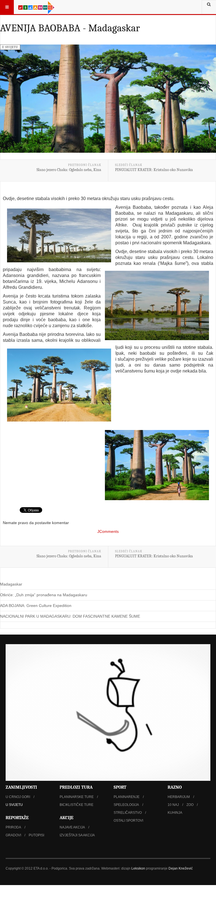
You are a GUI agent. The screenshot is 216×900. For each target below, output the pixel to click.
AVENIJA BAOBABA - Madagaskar (70, 28)
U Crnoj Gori (18, 797)
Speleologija (126, 805)
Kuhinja (175, 813)
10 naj (173, 805)
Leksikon (138, 868)
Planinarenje (127, 797)
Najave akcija (72, 827)
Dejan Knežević (180, 868)
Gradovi (13, 835)
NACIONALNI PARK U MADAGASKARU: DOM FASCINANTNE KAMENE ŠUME (70, 616)
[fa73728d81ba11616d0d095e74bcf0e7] (59, 385)
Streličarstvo (128, 813)
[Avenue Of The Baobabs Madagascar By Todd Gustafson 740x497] (157, 465)
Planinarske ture (77, 797)
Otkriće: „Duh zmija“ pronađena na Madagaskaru (43, 595)
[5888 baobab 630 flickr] (59, 235)
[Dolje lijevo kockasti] (108, 712)
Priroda (13, 827)
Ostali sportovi (128, 821)
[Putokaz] (36, 7)
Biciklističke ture (76, 805)
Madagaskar (11, 584)
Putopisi (36, 835)
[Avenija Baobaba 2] (157, 305)
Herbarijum (179, 797)
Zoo (190, 805)
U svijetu (14, 805)
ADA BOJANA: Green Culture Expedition (35, 605)
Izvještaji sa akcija (77, 835)
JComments (108, 531)
